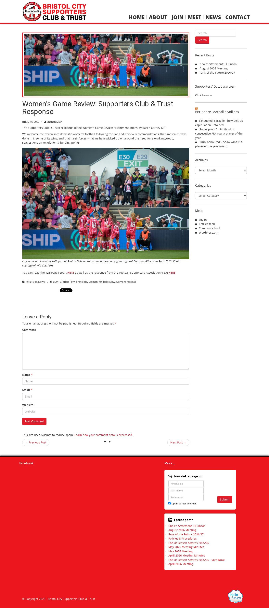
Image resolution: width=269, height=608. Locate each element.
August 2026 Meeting (214, 68)
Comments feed (209, 228)
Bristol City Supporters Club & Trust (71, 599)
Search (202, 40)
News (213, 17)
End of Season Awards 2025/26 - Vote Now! (196, 560)
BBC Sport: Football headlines (217, 112)
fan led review (107, 281)
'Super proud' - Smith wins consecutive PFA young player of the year (219, 133)
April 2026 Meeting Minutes (186, 555)
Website (27, 405)
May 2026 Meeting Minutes (186, 547)
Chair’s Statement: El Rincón (218, 64)
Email (27, 390)
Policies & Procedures (182, 538)
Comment (29, 330)
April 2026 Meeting (180, 564)
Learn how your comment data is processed (103, 435)
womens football (126, 281)
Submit (224, 499)
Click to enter (203, 95)
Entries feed (207, 224)
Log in (203, 220)
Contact (237, 17)
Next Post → (178, 442)
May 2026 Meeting (180, 551)
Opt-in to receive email (183, 503)
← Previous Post (35, 442)
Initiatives (31, 281)
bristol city (69, 281)
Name (27, 375)
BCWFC (57, 281)
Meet (194, 17)
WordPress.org (208, 232)
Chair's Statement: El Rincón (187, 526)
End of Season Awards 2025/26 (188, 543)
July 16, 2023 (32, 121)
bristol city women (87, 281)
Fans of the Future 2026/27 (217, 72)
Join (178, 17)
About (158, 17)
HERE (70, 272)
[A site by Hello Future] (235, 596)
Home (137, 17)
